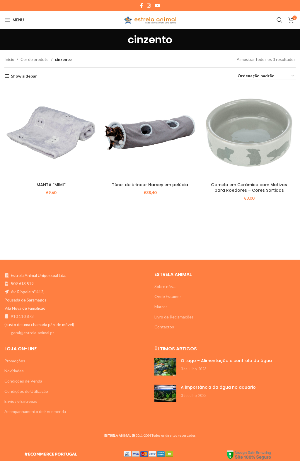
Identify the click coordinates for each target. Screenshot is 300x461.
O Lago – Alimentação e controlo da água (226, 361)
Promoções (14, 360)
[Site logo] (150, 19)
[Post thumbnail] (165, 367)
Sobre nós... (164, 286)
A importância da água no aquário (218, 387)
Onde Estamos (168, 296)
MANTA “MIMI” (51, 185)
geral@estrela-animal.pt (32, 332)
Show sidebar (24, 76)
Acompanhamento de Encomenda (35, 411)
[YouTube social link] (157, 5)
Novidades (14, 370)
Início (9, 59)
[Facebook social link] (141, 5)
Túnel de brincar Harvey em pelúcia (150, 185)
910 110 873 (22, 316)
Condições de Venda (23, 380)
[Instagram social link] (149, 5)
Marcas (161, 306)
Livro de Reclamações (174, 316)
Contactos (164, 326)
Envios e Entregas (20, 401)
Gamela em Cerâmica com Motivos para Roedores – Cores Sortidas (249, 187)
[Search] (279, 20)
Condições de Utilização (26, 391)
